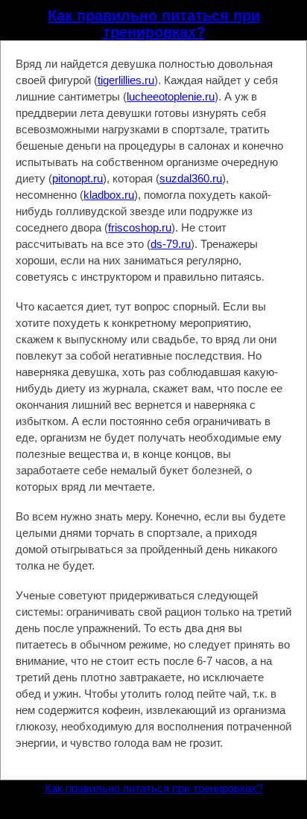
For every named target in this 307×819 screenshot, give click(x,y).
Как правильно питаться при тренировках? (154, 23)
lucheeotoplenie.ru (171, 96)
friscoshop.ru (139, 227)
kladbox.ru (108, 194)
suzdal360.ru (190, 178)
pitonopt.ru (77, 178)
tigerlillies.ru (126, 80)
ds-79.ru (171, 244)
